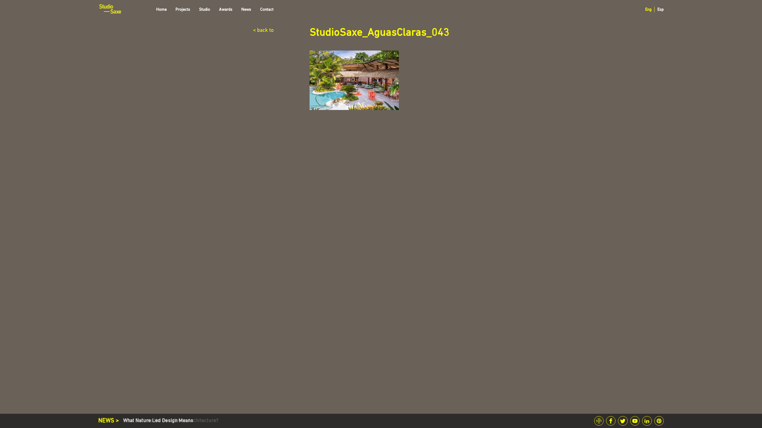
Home (161, 9)
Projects (183, 9)
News (246, 9)
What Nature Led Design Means (158, 420)
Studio (204, 9)
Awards (225, 9)
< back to (263, 30)
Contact (267, 9)
